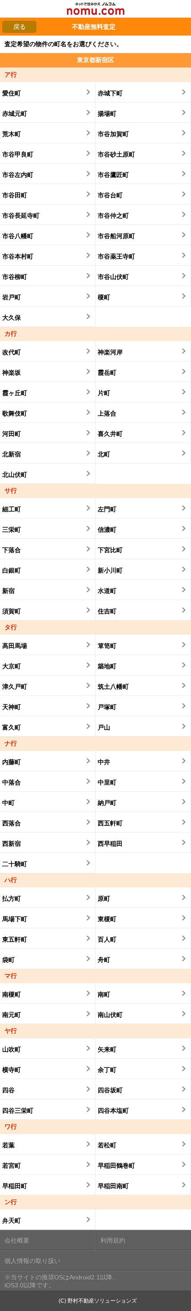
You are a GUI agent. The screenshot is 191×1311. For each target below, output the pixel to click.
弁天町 (11, 1220)
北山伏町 (14, 474)
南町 (104, 994)
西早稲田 (110, 843)
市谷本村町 (17, 256)
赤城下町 (110, 93)
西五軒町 (110, 823)
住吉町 (107, 611)
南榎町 (11, 994)
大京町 (11, 666)
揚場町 (107, 113)
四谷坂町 (110, 1090)
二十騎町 (14, 863)
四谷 (8, 1090)
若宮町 (11, 1165)
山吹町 (11, 1049)
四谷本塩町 (113, 1110)
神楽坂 (11, 372)
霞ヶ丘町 (14, 392)
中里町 (107, 782)
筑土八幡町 (113, 686)
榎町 (104, 297)
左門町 (107, 509)
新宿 (8, 590)
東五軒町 (14, 939)
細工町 (11, 509)
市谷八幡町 (17, 235)
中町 (8, 802)
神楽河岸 (110, 352)
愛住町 (11, 93)
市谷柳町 (14, 276)
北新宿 (11, 454)
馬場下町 (14, 918)
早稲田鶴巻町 (116, 1165)
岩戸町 (11, 297)
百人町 (107, 939)
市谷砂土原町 (116, 154)
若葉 (8, 1145)
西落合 (11, 823)
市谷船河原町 (116, 235)
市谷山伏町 (113, 276)
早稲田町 (14, 1185)
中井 (104, 761)
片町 (104, 392)
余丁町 (107, 1069)
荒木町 (11, 133)
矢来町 (107, 1049)
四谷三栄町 (17, 1110)
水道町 (107, 590)
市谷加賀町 (113, 133)
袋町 (8, 959)
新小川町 (110, 570)
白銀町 (11, 570)
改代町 (11, 352)
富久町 (11, 727)
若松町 (107, 1145)
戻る (19, 26)
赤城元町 (14, 113)
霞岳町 (107, 372)
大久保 (11, 317)
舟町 (104, 959)
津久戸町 (14, 686)
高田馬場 (14, 645)
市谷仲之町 (113, 215)
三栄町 (11, 529)
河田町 (11, 433)
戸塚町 (107, 706)
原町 (104, 898)
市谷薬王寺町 (116, 256)
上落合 (107, 413)
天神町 (11, 706)
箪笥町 (107, 645)
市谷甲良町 (17, 154)
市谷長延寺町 (21, 215)
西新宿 (11, 843)
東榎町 (107, 918)
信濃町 (107, 529)
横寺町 (11, 1069)
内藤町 (11, 761)
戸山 (104, 727)
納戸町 (107, 802)
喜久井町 (110, 433)
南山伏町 (110, 1014)
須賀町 (11, 611)
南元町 (11, 1014)
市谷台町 (110, 195)
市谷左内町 (17, 174)
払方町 (11, 898)
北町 (104, 454)
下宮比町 (110, 549)
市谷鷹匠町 (113, 174)
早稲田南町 (113, 1185)
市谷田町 (14, 195)
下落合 (11, 549)
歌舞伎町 (14, 413)
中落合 (11, 782)
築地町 (107, 666)
